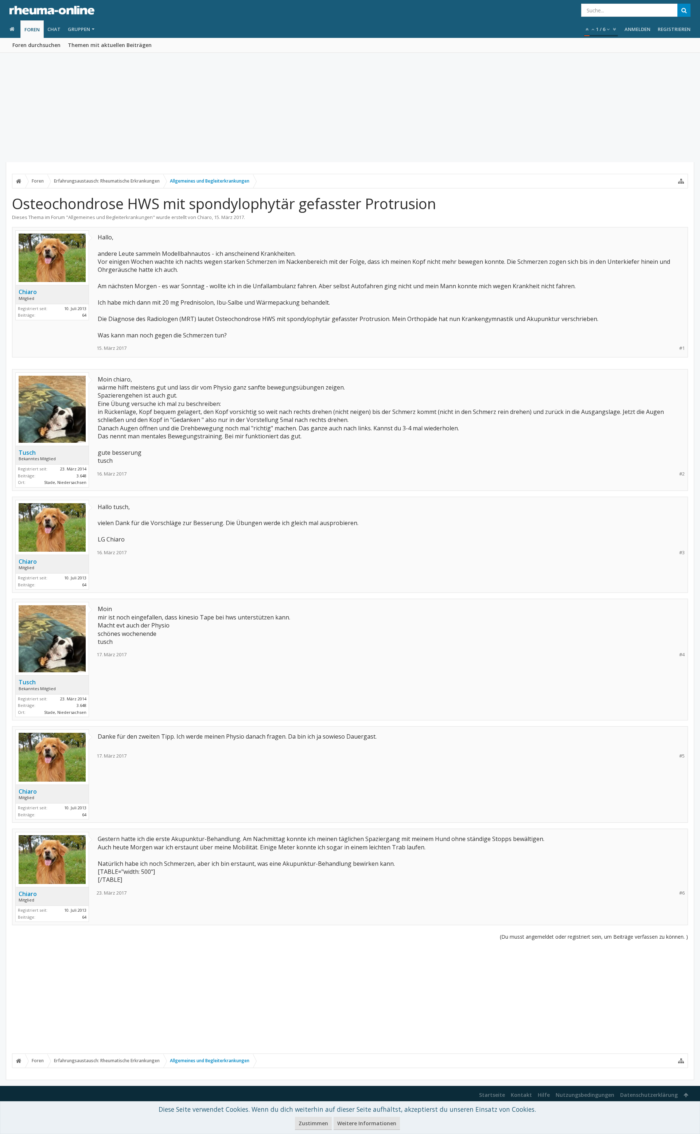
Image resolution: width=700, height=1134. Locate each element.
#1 (682, 348)
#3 (682, 553)
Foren (32, 29)
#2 (682, 474)
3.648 (81, 475)
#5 (682, 756)
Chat (54, 29)
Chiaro (204, 217)
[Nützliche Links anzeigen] (681, 181)
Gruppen (79, 29)
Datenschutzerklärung (649, 1094)
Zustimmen (313, 1123)
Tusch (27, 452)
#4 (682, 655)
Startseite (492, 1094)
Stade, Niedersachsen (65, 482)
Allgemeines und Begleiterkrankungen (110, 217)
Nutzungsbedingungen (585, 1094)
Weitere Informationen (366, 1123)
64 (84, 315)
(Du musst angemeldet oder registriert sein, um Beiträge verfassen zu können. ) (594, 936)
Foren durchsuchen (36, 45)
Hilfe (544, 1094)
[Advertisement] (350, 107)
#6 (682, 893)
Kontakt (521, 1094)
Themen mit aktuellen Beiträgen (110, 45)
